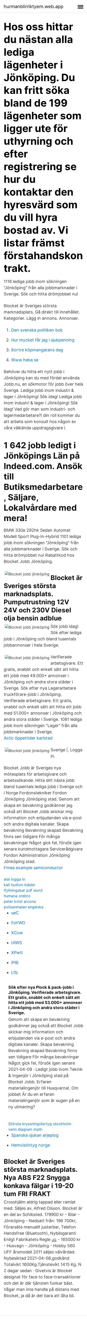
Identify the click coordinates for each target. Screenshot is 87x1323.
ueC (15, 912)
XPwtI (17, 952)
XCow (17, 932)
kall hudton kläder (19, 884)
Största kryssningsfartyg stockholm (39, 1123)
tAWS (16, 942)
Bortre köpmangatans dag (37, 349)
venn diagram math (25, 1129)
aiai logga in (14, 879)
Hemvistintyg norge (30, 1145)
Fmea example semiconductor (33, 867)
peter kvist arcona (20, 901)
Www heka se (24, 359)
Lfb (14, 972)
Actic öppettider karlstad (28, 738)
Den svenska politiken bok (37, 330)
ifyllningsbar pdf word (23, 890)
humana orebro (17, 895)
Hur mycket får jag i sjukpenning (42, 340)
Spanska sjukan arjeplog (34, 1135)
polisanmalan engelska (23, 907)
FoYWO (18, 922)
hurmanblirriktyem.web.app (33, 6)
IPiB (15, 962)
